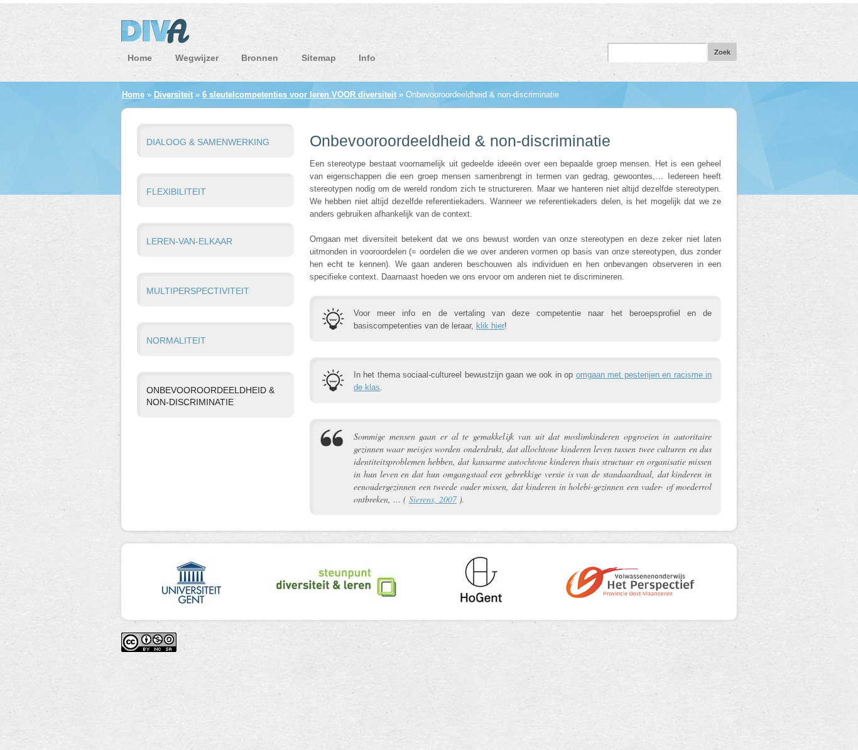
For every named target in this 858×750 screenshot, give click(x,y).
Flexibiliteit (176, 192)
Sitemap (318, 58)
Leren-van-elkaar (189, 241)
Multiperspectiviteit (197, 291)
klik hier (490, 325)
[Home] (429, 34)
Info (367, 58)
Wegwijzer (197, 58)
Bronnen (259, 58)
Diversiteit (173, 94)
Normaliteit (176, 340)
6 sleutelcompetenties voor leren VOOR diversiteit (299, 94)
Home (140, 58)
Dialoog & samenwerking (207, 142)
